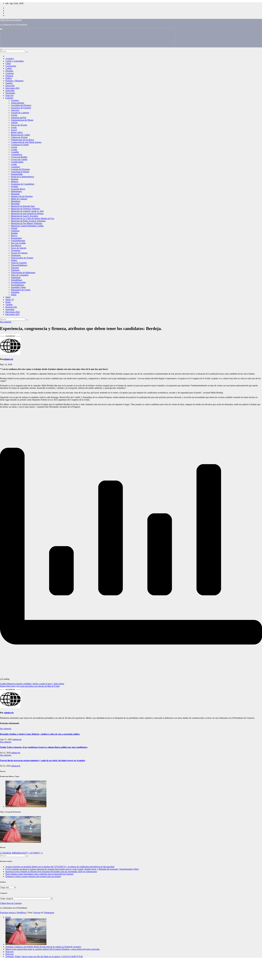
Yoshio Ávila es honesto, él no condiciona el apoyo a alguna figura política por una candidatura (43, 747)
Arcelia (14, 115)
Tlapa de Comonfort (19, 275)
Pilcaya (14, 235)
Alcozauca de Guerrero (21, 108)
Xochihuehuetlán (18, 282)
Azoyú (14, 130)
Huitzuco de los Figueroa (22, 196)
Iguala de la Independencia (22, 176)
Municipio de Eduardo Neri (23, 206)
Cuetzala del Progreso (20, 169)
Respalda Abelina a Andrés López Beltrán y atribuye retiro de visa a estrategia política (40, 734)
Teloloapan (15, 255)
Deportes (9, 71)
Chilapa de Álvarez (19, 137)
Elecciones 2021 (12, 88)
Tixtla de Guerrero (19, 263)
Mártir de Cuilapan (19, 199)
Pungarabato (16, 238)
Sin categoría (5, 322)
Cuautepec (15, 167)
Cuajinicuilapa (17, 162)
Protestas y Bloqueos (14, 81)
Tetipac (14, 260)
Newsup (37, 912)
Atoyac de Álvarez (19, 125)
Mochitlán (15, 203)
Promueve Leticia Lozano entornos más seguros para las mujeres (33, 876)
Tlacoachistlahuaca (19, 265)
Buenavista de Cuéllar (20, 135)
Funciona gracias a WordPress (13, 912)
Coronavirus (10, 66)
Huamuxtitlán (17, 174)
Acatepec (15, 100)
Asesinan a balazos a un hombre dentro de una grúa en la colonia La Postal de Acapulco (43, 947)
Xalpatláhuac (16, 280)
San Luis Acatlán (18, 243)
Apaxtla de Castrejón (20, 112)
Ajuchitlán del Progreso (21, 105)
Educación (10, 85)
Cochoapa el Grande (20, 144)
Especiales (9, 90)
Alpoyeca (15, 110)
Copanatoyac (16, 154)
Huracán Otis (11, 307)
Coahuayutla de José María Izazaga (26, 142)
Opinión (9, 83)
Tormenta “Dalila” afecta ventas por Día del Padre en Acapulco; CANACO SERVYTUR (44, 956)
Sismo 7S (9, 299)
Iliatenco (14, 181)
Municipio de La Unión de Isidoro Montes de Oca (32, 218)
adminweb (8, 359)
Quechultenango (18, 240)
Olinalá (14, 228)
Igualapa (14, 179)
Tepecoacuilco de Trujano (22, 258)
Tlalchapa (15, 270)
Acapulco (9, 58)
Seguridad (9, 309)
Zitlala (13, 294)
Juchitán (14, 186)
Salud (7, 297)
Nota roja (9, 95)
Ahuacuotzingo (17, 103)
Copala (14, 149)
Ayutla (14, 127)
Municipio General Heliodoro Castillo (27, 226)
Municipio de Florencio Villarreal (25, 208)
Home (8, 917)
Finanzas (9, 76)
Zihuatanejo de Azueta (20, 290)
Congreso (9, 73)
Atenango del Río (18, 117)
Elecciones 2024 (12, 312)
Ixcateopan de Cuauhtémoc (22, 184)
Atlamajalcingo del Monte (22, 120)
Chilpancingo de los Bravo (22, 140)
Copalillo (15, 152)
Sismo (8, 302)
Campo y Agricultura (14, 61)
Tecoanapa (15, 250)
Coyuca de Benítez (19, 157)
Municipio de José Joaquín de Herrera (27, 213)
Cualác (14, 164)
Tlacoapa (15, 267)
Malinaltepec (16, 191)
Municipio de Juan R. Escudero (24, 216)
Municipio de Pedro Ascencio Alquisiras (28, 221)
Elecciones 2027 (12, 314)
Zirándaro (15, 292)
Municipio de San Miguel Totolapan (26, 223)
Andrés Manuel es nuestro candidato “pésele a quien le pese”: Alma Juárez (32, 683)
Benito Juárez (17, 132)
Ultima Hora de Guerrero (11, 20)
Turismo (9, 304)
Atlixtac (14, 122)
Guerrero (9, 98)
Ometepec (15, 231)
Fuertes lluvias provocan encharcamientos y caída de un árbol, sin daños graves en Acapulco (42, 760)
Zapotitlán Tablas (18, 287)
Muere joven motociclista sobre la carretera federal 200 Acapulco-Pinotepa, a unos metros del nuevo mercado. (52, 949)
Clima (8, 63)
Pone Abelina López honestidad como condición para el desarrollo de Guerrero (39, 874)
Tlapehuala (15, 277)
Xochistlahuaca (17, 285)
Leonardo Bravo (18, 189)
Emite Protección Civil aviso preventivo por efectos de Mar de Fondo (30, 686)
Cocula (14, 147)
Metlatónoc (16, 201)
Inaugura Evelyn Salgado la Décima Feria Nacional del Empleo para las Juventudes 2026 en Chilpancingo (51, 871)
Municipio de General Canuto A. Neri (27, 211)
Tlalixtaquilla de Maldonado (23, 272)
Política (8, 78)
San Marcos (16, 245)
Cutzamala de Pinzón (20, 172)
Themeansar (49, 912)
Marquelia (15, 194)
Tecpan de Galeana (19, 253)
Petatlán (14, 233)
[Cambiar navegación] (1, 49)
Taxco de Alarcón (18, 248)
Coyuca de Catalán (19, 159)
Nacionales (10, 93)
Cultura (8, 68)
